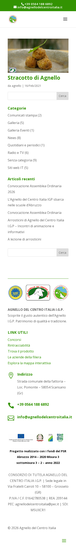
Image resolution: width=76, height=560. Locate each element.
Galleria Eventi (18, 130)
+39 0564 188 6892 (33, 404)
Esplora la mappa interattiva (29, 363)
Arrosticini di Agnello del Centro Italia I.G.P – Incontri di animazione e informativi (36, 226)
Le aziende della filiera (24, 357)
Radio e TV (16, 152)
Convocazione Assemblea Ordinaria (34, 212)
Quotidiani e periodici (24, 145)
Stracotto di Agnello (34, 77)
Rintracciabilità (19, 345)
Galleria (13, 123)
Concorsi (14, 339)
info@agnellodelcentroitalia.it (44, 416)
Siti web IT (16, 167)
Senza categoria (20, 160)
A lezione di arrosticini (24, 239)
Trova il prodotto (21, 351)
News (12, 138)
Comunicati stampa (22, 115)
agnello (16, 86)
